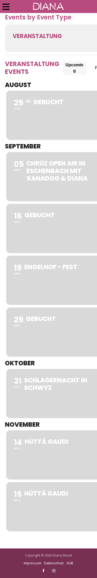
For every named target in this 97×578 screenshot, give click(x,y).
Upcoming (74, 68)
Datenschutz (54, 563)
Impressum (32, 563)
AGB (69, 563)
